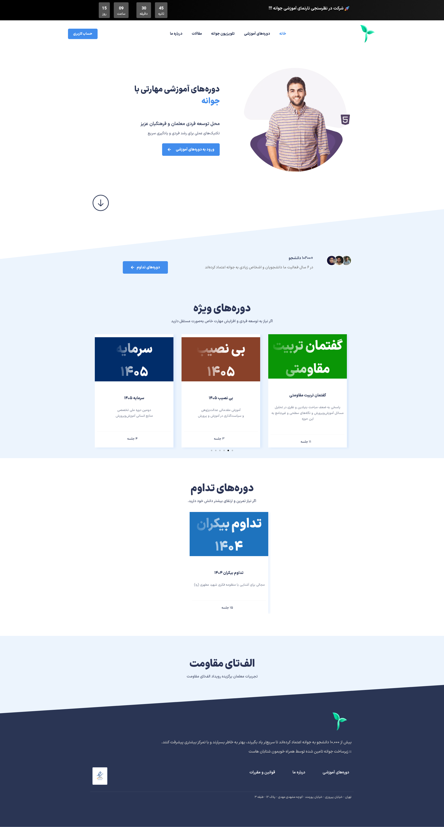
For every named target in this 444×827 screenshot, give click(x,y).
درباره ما (176, 34)
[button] (232, 450)
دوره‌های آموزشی (257, 34)
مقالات (197, 34)
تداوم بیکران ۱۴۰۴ (229, 573)
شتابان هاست (260, 752)
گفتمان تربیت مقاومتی (307, 395)
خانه (282, 34)
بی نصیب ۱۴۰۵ (221, 398)
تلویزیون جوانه (223, 34)
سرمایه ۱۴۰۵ (134, 398)
